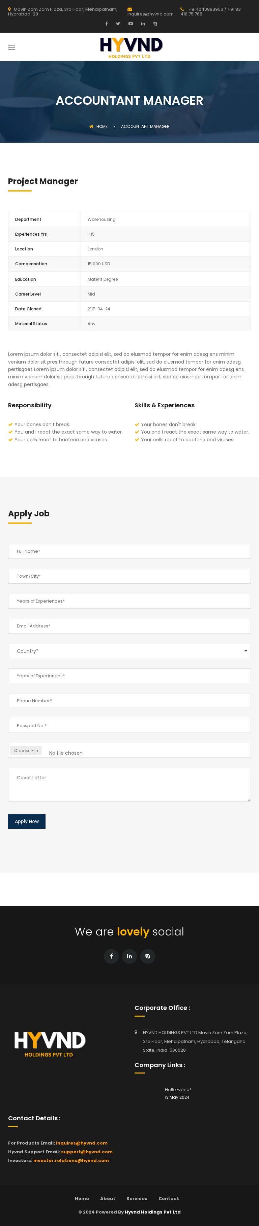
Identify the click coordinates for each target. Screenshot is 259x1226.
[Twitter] (117, 23)
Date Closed (28, 309)
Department (28, 219)
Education (25, 279)
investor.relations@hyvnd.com (71, 1160)
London (95, 249)
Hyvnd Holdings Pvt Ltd (153, 1212)
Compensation (31, 264)
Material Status (31, 324)
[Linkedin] (142, 23)
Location (24, 249)
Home (102, 126)
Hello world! (178, 1089)
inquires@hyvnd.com (82, 1143)
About (107, 1198)
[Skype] (154, 23)
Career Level (28, 294)
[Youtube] (129, 23)
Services (136, 1198)
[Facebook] (108, 23)
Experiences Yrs (31, 234)
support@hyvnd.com (87, 1152)
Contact (169, 1198)
